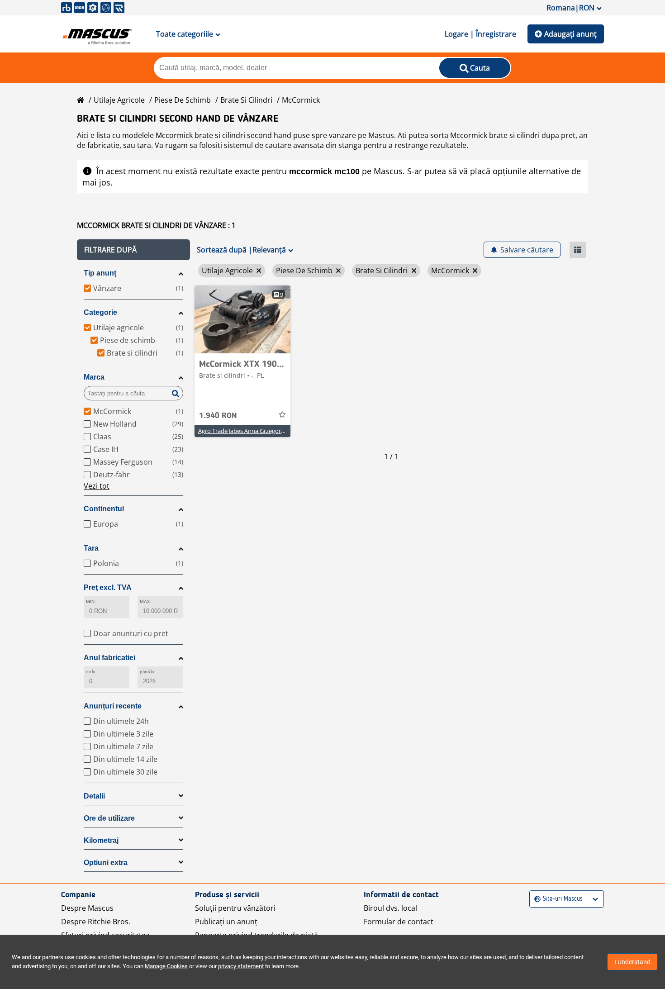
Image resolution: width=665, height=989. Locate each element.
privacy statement (241, 966)
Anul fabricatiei (109, 657)
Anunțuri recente (113, 706)
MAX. (145, 601)
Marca (94, 377)
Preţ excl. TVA (108, 587)
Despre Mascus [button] (87, 908)
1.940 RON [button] (218, 416)
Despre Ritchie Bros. (95, 922)
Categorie (100, 312)
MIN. (91, 601)
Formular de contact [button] (398, 922)
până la (147, 671)
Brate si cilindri (246, 100)
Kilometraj (101, 840)
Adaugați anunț (570, 34)
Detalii (94, 796)
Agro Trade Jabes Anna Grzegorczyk (245, 431)
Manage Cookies (166, 966)
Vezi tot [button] (96, 486)
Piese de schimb (182, 100)
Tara (91, 548)
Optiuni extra (106, 862)
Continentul (104, 509)
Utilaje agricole (119, 100)
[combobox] (535, 899)
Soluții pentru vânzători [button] (235, 908)
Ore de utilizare (109, 818)
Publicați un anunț (226, 922)
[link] (242, 319)
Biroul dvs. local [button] (390, 908)
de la (90, 671)
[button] (133, 249)
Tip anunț (100, 273)
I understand (632, 961)
